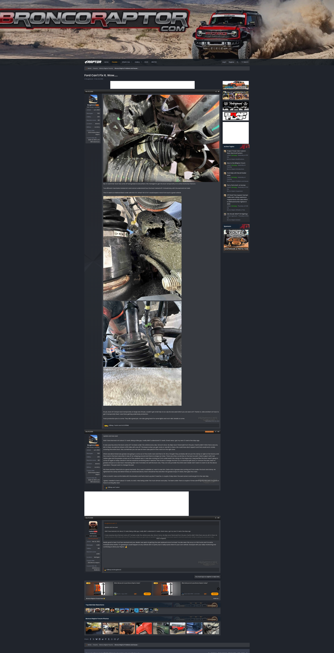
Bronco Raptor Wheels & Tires (236, 210)
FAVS (146, 62)
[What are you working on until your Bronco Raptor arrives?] (93, 628)
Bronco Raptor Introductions (235, 169)
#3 (218, 518)
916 (99, 548)
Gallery (137, 62)
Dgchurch (234, 216)
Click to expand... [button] (161, 538)
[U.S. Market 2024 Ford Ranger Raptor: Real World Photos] (211, 628)
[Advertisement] (152, 85)
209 (98, 117)
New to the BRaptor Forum (236, 163)
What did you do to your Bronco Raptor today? (127, 583)
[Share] (216, 91)
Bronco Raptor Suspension (235, 191)
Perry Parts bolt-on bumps (236, 185)
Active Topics (229, 147)
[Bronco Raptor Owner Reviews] (144, 628)
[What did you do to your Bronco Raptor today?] (161, 628)
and (114, 487)
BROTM (154, 62)
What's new (126, 62)
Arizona (97, 124)
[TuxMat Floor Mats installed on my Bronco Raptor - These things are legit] (194, 628)
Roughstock (89, 79)
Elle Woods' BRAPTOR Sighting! (237, 214)
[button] (119, 62)
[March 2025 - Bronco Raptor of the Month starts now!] (127, 628)
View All (216, 598)
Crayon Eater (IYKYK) (188, 593)
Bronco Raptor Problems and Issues (237, 181)
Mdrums (119, 593)
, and (119, 425)
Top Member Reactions (95, 605)
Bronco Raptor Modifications (235, 159)
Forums (114, 62)
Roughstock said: (110, 523)
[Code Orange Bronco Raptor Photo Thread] (178, 628)
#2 (218, 432)
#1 (218, 91)
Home (106, 62)
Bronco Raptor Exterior (233, 220)
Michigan (97, 557)
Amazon (147, 593)
